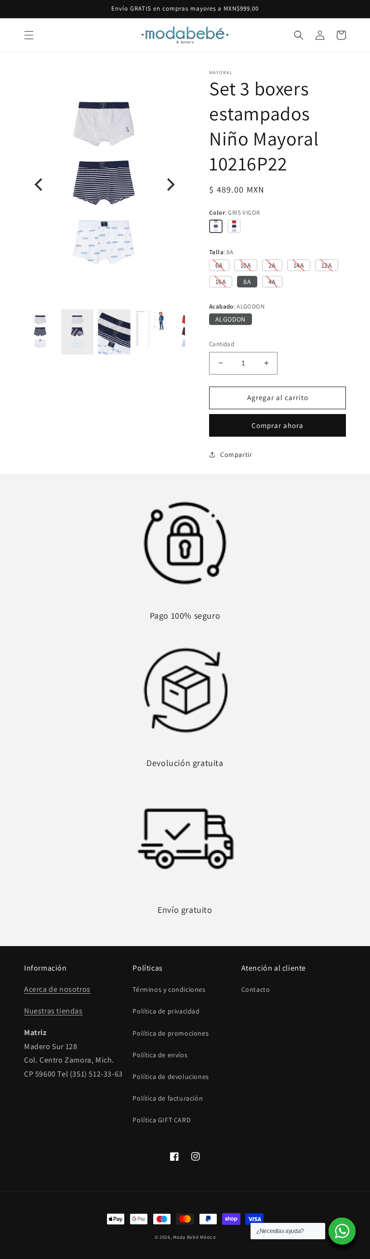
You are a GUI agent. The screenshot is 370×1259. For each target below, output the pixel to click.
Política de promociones (170, 1033)
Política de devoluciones (170, 1076)
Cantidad (221, 344)
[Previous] (39, 184)
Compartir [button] (236, 454)
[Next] (169, 184)
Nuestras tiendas (53, 1011)
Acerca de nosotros (57, 989)
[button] (29, 35)
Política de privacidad (165, 1011)
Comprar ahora (277, 425)
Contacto (255, 989)
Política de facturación (167, 1098)
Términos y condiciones (168, 989)
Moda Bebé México (194, 1237)
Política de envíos (159, 1055)
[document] (104, 185)
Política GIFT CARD (161, 1120)
